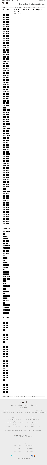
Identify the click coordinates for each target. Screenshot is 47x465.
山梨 (3, 351)
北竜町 (7, 112)
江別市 (4, 33)
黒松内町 (8, 77)
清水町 (4, 198)
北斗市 (4, 54)
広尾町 (7, 202)
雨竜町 (4, 112)
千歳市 (7, 40)
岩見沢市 (8, 24)
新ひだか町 (4, 191)
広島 (12, 426)
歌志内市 (4, 45)
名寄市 (4, 38)
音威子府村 (4, 135)
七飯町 (8, 61)
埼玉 (6, 337)
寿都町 (4, 77)
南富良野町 (4, 128)
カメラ (4, 253)
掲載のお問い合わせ (35, 4)
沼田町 (4, 114)
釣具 (3, 243)
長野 (6, 351)
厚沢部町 (4, 70)
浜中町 (7, 214)
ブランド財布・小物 (5, 291)
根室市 (4, 40)
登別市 (8, 47)
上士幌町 (8, 193)
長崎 (3, 387)
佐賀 (27, 426)
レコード (11, 410)
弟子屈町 (8, 216)
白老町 (4, 177)
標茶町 (4, 216)
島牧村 (8, 75)
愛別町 (7, 119)
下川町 (4, 133)
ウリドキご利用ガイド (8, 430)
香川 (3, 377)
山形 (6, 327)
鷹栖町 (7, 114)
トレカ (4, 269)
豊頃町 (4, 207)
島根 (6, 370)
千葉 (3, 339)
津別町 (4, 158)
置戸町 (8, 163)
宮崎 (6, 389)
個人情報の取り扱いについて (18, 430)
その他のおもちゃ (5, 267)
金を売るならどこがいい (17, 448)
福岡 (25, 426)
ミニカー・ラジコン (32, 410)
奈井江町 (8, 98)
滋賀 (3, 361)
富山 (7, 422)
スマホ (4, 255)
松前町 (8, 56)
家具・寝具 (7, 300)
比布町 (4, 119)
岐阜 (17, 422)
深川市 (8, 45)
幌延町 (4, 156)
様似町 (7, 186)
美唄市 (4, 31)
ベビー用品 (4, 278)
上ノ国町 (8, 68)
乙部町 (8, 70)
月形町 (4, 105)
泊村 (7, 89)
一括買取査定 (21, 3)
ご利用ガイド (41, 3)
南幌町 (4, 98)
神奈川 (38, 419)
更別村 (8, 200)
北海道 (8, 419)
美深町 (7, 133)
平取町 (4, 184)
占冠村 (8, 128)
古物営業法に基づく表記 (38, 430)
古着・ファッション (5, 307)
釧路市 (7, 19)
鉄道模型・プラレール (6, 274)
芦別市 (7, 31)
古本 (5, 410)
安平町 (8, 179)
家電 (3, 293)
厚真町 (7, 177)
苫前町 (7, 140)
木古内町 (4, 61)
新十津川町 (4, 107)
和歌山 (7, 365)
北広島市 (4, 52)
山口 (3, 375)
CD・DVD (8, 410)
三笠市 (7, 38)
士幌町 (4, 193)
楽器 (13, 412)
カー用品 (4, 283)
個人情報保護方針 (25, 430)
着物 (3, 260)
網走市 (4, 26)
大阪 (3, 363)
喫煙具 (7, 243)
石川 (3, 349)
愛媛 (6, 377)
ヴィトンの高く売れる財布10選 (29, 445)
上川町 (4, 121)
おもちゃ (43, 410)
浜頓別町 (8, 147)
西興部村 (8, 170)
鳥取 (3, 370)
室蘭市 (4, 19)
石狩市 (8, 52)
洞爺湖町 (4, 179)
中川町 (8, 135)
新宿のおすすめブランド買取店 (17, 445)
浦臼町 (7, 105)
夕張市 (4, 24)
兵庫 (6, 363)
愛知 (3, 356)
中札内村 (4, 200)
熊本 (6, 387)
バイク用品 (38, 412)
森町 (7, 63)
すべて (4, 231)
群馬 (3, 337)
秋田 (3, 327)
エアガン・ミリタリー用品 (25, 410)
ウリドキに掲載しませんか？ (41, 0)
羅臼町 (7, 223)
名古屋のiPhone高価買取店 (29, 451)
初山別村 (8, 142)
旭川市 (7, 17)
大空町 (7, 172)
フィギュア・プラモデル (6, 245)
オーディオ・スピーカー (40, 409)
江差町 (4, 68)
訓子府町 (4, 163)
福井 (6, 349)
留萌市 (7, 26)
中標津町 (8, 221)
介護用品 (4, 276)
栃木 (28, 419)
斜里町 (7, 158)
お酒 (19, 409)
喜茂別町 (4, 84)
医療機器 (8, 276)
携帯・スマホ (25, 409)
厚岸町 (4, 214)
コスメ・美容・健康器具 (30, 412)
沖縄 (39, 426)
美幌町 (7, 156)
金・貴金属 (8, 231)
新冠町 (7, 184)
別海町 (4, 221)
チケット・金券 (5, 298)
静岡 (18, 422)
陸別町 (7, 209)
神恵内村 (4, 91)
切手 (3, 300)
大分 (3, 389)
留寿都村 (8, 82)
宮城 (6, 325)
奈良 (3, 365)
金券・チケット (22, 412)
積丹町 (8, 91)
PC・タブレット (5, 238)
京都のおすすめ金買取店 (29, 448)
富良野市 (4, 47)
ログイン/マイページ (42, 4)
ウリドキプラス (35, 3)
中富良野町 (4, 126)
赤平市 (7, 33)
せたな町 (4, 75)
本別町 (7, 207)
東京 (6, 339)
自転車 (8, 278)
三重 (6, 356)
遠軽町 (8, 165)
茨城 (26, 419)
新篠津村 (4, 56)
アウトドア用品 (5, 262)
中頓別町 (4, 149)
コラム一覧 (23, 440)
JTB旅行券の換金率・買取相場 (17, 451)
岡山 (10, 426)
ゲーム (3, 410)
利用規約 (13, 430)
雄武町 (4, 172)
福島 (20, 419)
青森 (10, 419)
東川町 (7, 121)
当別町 (7, 54)
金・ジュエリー (17, 409)
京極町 (8, 84)
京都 (6, 361)
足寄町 (4, 209)
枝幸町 (8, 149)
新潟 (5, 422)
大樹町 (4, 202)
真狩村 (4, 82)
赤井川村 (8, 96)
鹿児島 (37, 426)
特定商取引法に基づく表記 (31, 430)
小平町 (4, 140)
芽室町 (7, 198)
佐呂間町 (4, 165)
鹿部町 (4, 63)
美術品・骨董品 (10, 412)
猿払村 (4, 147)
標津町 (4, 223)
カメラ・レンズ (30, 409)
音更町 (8, 191)
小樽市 (4, 17)
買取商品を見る (22, 4)
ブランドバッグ (5, 236)
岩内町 (4, 89)
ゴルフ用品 (44, 412)
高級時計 (8, 253)
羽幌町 (4, 142)
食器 (19, 412)
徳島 (6, 375)
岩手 (3, 325)
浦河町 (4, 186)
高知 (21, 426)
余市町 (4, 96)
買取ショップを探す (28, 3)
